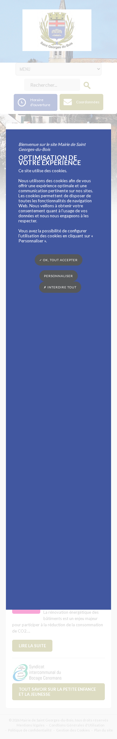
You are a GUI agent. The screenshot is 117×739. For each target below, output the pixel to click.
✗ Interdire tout (60, 287)
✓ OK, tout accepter (58, 260)
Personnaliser (58, 276)
